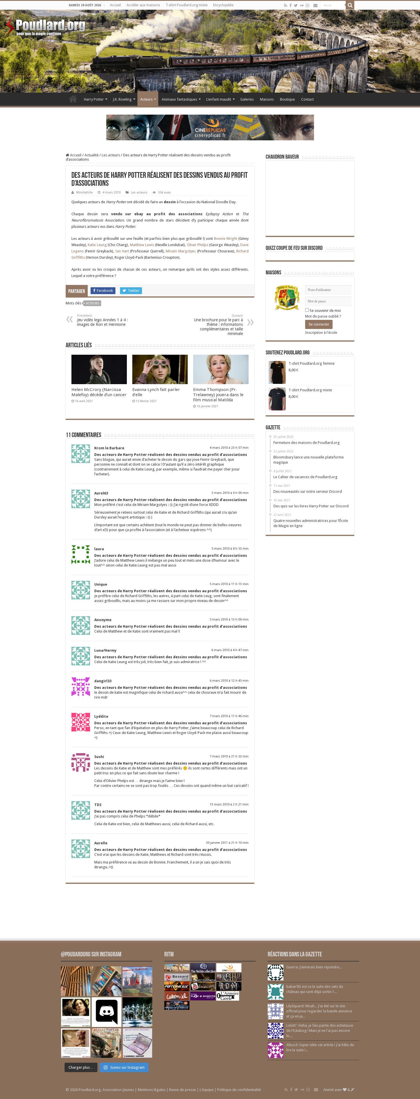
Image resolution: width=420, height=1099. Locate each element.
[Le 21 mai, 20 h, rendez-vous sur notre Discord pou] (106, 1043)
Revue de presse (182, 1090)
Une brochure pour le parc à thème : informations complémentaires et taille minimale (218, 325)
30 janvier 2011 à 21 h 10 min (227, 843)
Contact (307, 99)
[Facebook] (290, 5)
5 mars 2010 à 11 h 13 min (229, 584)
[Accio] (350, 5)
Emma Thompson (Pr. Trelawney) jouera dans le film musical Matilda (218, 394)
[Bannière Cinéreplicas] (210, 127)
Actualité (92, 155)
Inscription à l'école (321, 332)
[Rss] (285, 5)
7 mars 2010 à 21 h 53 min (229, 756)
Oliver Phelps (197, 245)
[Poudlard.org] (46, 26)
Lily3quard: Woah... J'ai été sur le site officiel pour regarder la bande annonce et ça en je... (319, 1011)
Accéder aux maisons (143, 5)
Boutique (287, 99)
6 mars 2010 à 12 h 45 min (229, 681)
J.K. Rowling (122, 99)
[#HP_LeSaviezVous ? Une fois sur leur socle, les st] (137, 1012)
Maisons (267, 99)
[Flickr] (301, 5)
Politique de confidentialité (239, 1090)
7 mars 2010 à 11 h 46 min (229, 716)
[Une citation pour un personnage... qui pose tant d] (76, 1012)
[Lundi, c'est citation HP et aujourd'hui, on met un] (76, 1043)
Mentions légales (151, 1090)
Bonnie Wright (225, 238)
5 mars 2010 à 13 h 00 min (229, 619)
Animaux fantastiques (179, 99)
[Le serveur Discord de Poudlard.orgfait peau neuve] (106, 1012)
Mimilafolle (84, 192)
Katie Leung (97, 245)
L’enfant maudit (218, 99)
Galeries (247, 99)
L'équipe (206, 1090)
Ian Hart (122, 251)
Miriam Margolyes (181, 251)
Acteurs (146, 99)
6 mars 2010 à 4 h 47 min (230, 650)
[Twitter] (295, 5)
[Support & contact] (315, 5)
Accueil (115, 5)
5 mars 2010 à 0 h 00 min (230, 493)
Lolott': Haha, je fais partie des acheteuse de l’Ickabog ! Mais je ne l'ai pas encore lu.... (319, 1030)
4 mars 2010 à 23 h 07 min (229, 448)
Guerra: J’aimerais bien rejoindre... (314, 967)
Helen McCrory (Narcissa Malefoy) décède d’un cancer (99, 392)
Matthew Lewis (142, 245)
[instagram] (307, 5)
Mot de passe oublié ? (323, 316)
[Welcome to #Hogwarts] (76, 981)
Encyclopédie (223, 5)
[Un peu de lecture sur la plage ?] (106, 981)
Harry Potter (94, 99)
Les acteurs (111, 155)
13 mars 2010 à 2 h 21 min (229, 804)
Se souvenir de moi (325, 310)
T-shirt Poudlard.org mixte (186, 5)
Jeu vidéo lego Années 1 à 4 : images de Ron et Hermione (102, 320)
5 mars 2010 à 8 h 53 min (230, 549)
